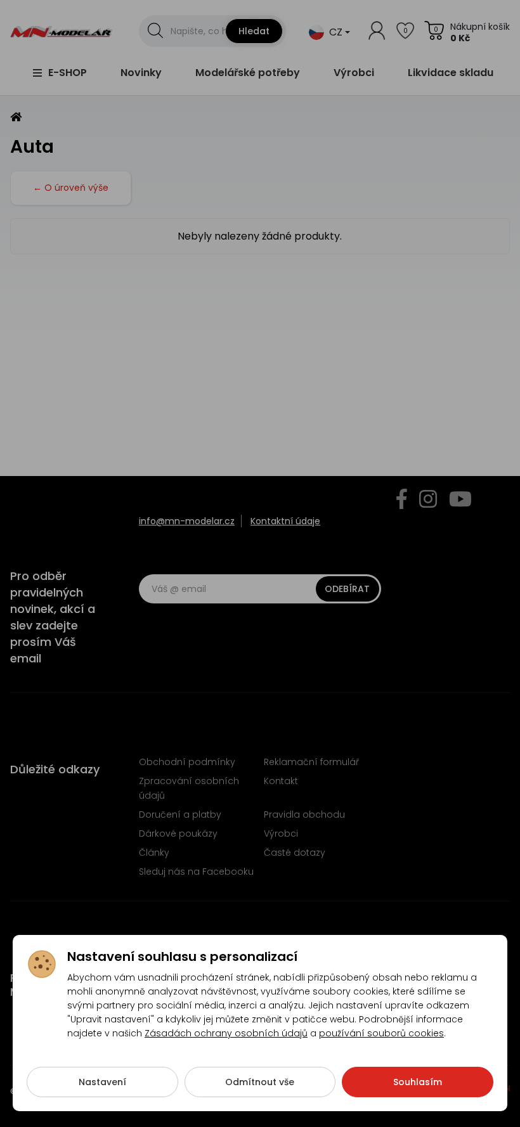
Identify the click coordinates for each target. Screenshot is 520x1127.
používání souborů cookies (381, 1033)
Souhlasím (417, 1082)
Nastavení (102, 1082)
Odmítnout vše (259, 1082)
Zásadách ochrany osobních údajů (226, 1033)
